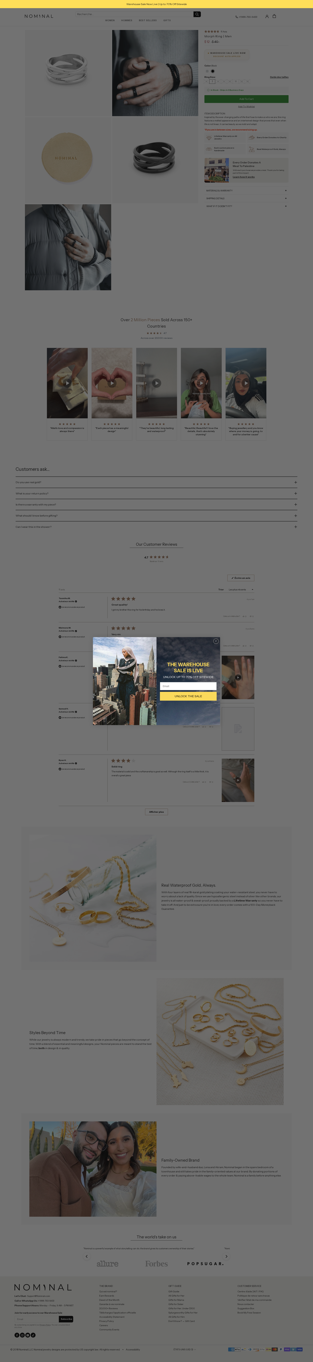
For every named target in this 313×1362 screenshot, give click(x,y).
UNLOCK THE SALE (188, 696)
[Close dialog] (216, 641)
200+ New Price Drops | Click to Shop (156, 4)
